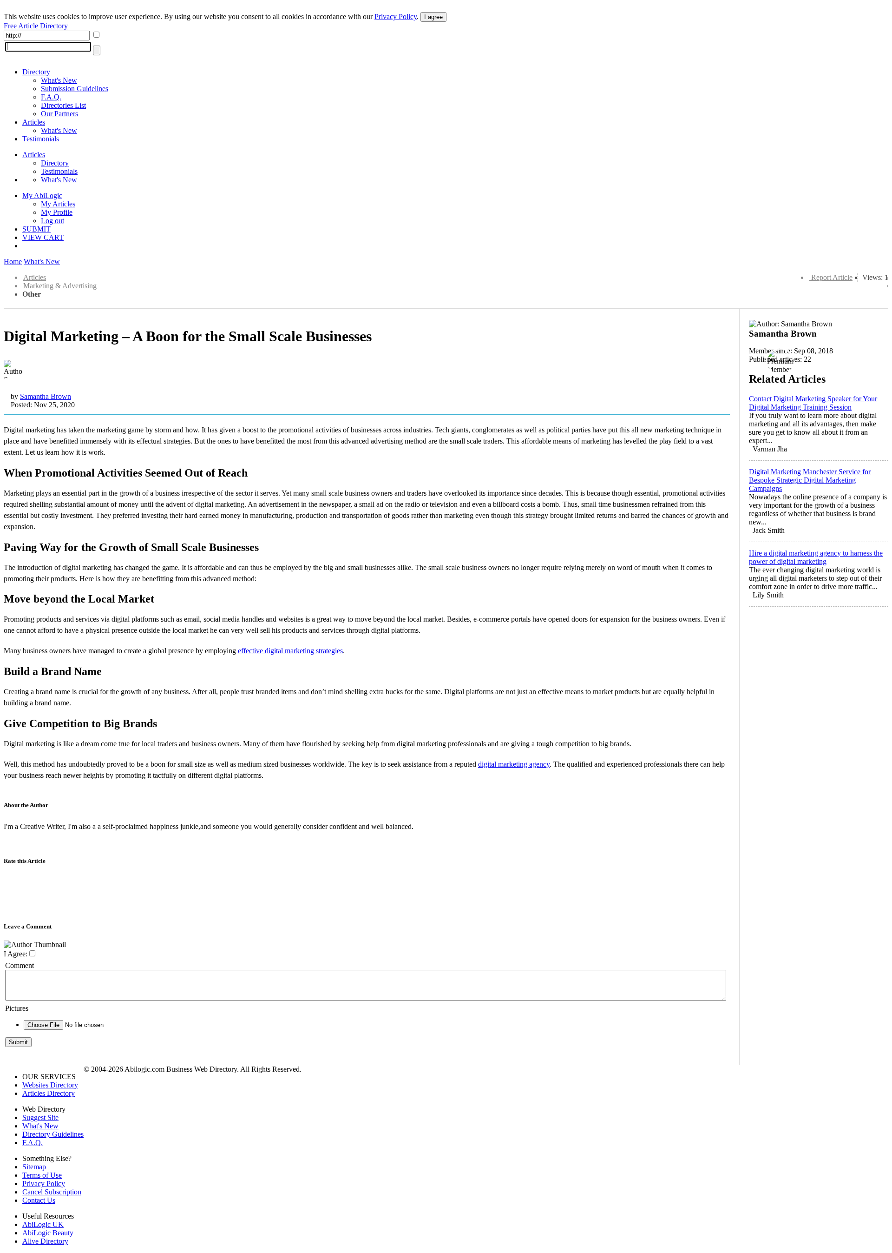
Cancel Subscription (51, 1192)
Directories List (63, 105)
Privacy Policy (395, 16)
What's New (59, 80)
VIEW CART (43, 237)
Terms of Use (42, 1175)
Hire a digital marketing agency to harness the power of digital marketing (816, 557)
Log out (52, 221)
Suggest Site (40, 1117)
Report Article (832, 277)
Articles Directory (48, 1093)
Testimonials (40, 139)
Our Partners (59, 114)
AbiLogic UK (43, 1224)
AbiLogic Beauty (47, 1233)
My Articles (58, 204)
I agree (433, 16)
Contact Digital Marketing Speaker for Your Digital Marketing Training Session (813, 403)
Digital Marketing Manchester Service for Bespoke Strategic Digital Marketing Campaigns (810, 480)
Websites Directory (50, 1085)
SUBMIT (36, 229)
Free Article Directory (36, 26)
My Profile (56, 212)
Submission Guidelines (74, 89)
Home (13, 261)
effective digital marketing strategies (290, 651)
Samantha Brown (45, 396)
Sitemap (34, 1167)
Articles (33, 122)
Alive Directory (45, 1241)
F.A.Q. (51, 97)
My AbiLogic (42, 195)
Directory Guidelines (53, 1134)
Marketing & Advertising (60, 286)
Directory (36, 72)
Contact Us (38, 1200)
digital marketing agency (514, 764)
